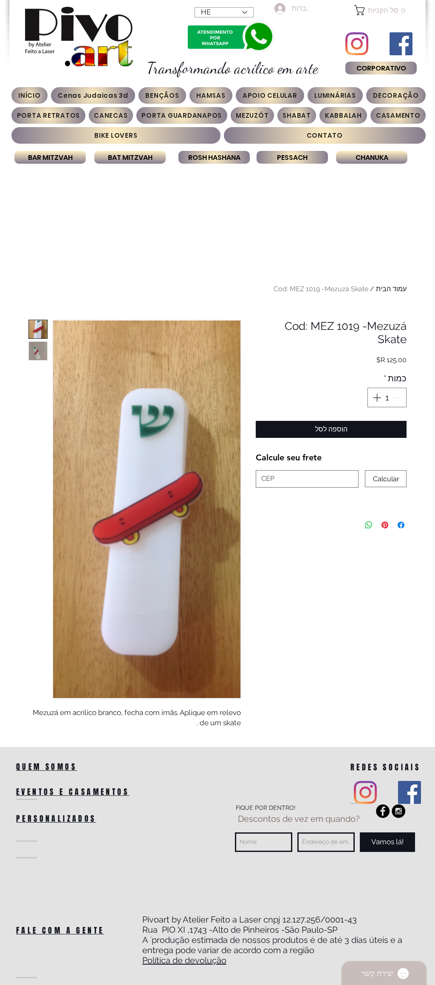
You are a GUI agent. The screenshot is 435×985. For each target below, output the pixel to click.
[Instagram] (356, 43)
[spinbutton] (387, 397)
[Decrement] (398, 397)
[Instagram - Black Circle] (398, 811)
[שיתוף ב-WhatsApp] (369, 525)
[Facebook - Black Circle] (383, 811)
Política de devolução (184, 960)
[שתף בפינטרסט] (385, 525)
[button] (380, 10)
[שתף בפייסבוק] (401, 525)
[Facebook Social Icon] (401, 43)
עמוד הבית (391, 289)
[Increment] (376, 397)
